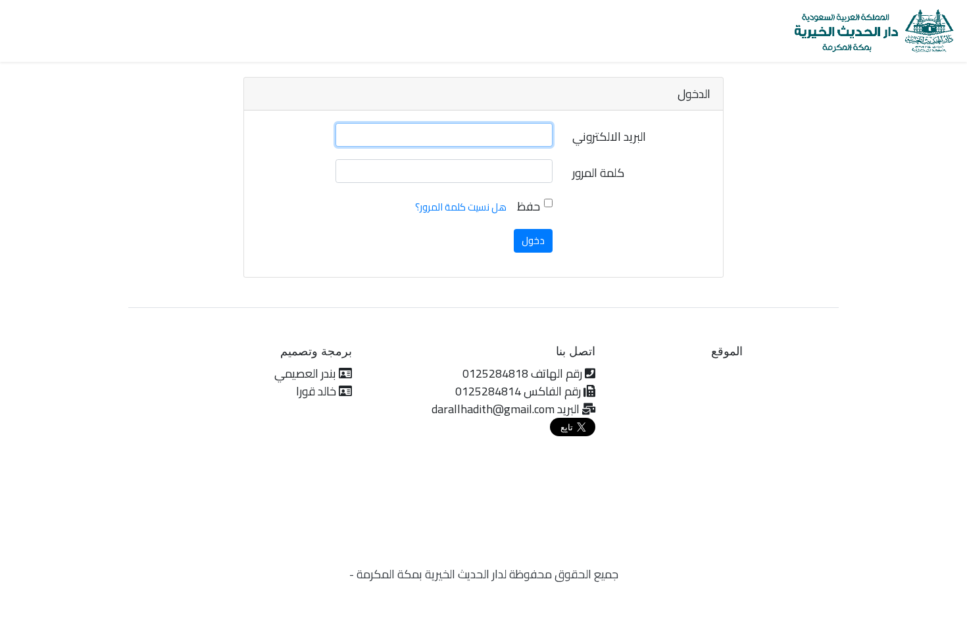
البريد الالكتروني (609, 136)
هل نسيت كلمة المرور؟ (461, 206)
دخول (533, 240)
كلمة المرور (598, 173)
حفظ (528, 206)
